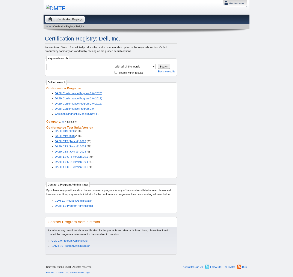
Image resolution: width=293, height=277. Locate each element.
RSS (244, 267)
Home (50, 19)
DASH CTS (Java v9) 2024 (70, 146)
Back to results (166, 71)
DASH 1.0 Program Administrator (74, 205)
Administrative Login (79, 272)
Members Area (236, 3)
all (63, 121)
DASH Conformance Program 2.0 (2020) (78, 93)
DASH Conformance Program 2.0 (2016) (78, 103)
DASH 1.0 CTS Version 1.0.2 (71, 156)
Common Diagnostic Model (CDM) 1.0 (77, 113)
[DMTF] (55, 8)
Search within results (130, 72)
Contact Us (62, 272)
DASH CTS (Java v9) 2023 (70, 151)
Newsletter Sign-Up (193, 267)
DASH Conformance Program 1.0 (74, 108)
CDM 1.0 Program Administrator (73, 200)
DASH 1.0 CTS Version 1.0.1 (71, 161)
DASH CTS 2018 (65, 136)
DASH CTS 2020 (65, 131)
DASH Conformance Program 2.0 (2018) (78, 98)
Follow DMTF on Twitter (222, 267)
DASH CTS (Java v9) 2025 (70, 141)
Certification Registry (69, 19)
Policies (50, 272)
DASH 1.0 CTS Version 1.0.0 (71, 167)
